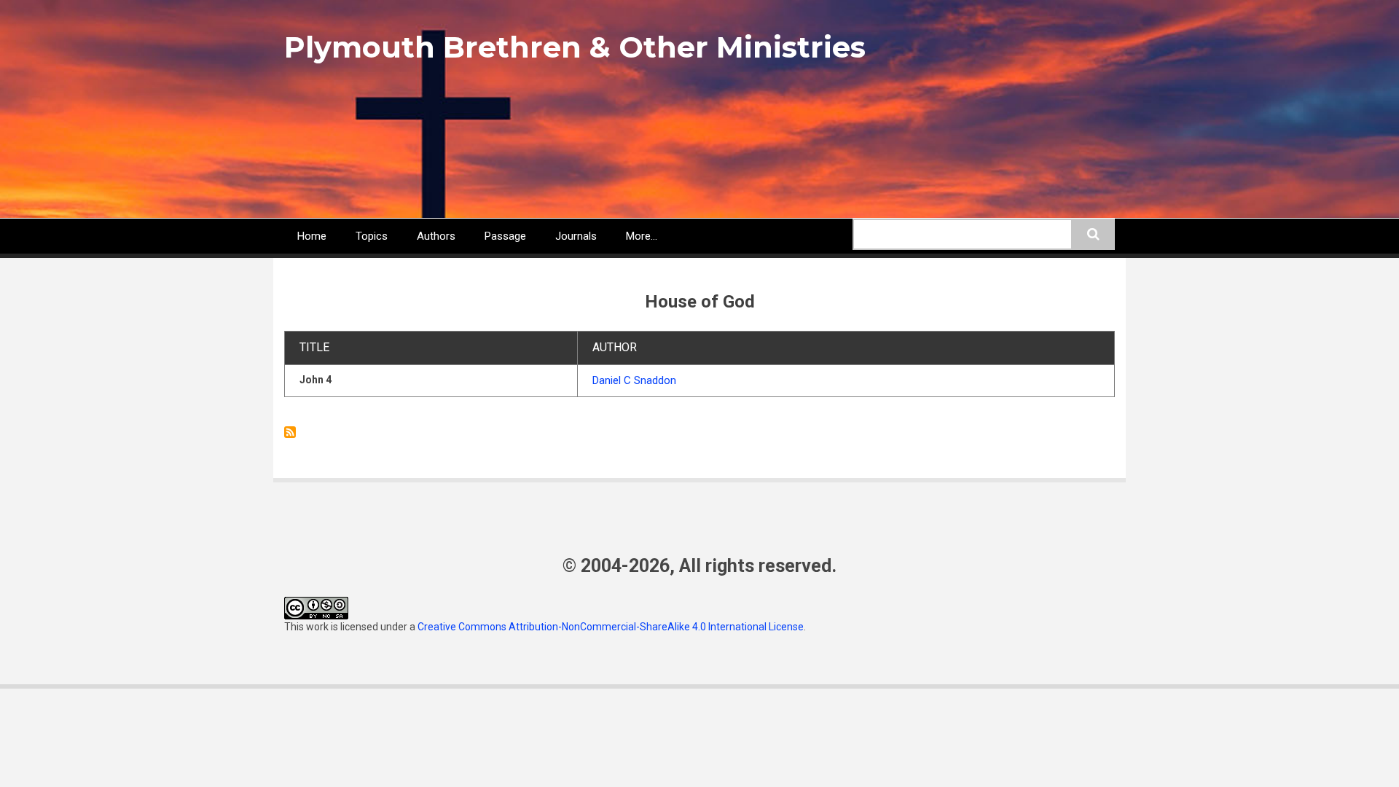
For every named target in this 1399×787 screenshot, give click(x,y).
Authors (436, 236)
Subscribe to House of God (290, 432)
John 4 (315, 379)
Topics (372, 236)
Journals (576, 236)
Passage (505, 236)
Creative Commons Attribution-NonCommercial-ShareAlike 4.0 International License (611, 627)
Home (311, 236)
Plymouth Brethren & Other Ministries (575, 47)
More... (641, 236)
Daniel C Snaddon (634, 380)
